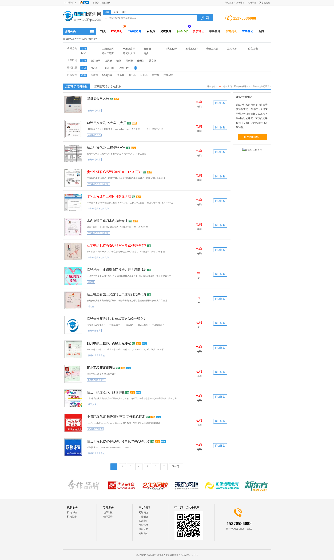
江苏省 (155, 75)
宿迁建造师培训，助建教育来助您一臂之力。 (118, 319)
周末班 (129, 60)
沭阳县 (144, 75)
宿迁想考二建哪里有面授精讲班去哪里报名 (116, 270)
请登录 (96, 2)
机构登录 (72, 516)
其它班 (152, 60)
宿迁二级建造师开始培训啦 (106, 392)
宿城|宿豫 (107, 75)
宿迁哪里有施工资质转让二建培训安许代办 (116, 294)
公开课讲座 (108, 68)
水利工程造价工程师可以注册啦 (109, 196)
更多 (146, 53)
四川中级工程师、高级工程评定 (109, 343)
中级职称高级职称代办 (98, 184)
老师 (124, 12)
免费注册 (106, 2)
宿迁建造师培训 (95, 429)
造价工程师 (108, 53)
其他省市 (168, 75)
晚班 (118, 60)
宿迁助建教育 (94, 330)
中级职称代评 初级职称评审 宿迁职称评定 (116, 416)
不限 (83, 48)
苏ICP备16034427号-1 (188, 555)
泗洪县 (120, 75)
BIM (83, 53)
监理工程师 (191, 48)
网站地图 (143, 533)
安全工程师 (212, 48)
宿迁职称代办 (94, 110)
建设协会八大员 (98, 98)
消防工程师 (171, 48)
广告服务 (143, 516)
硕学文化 (92, 404)
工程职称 (232, 48)
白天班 (108, 60)
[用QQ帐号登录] (84, 2)
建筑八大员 (129, 53)
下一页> (176, 466)
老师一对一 (125, 68)
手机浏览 (266, 2)
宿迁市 (94, 75)
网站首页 (229, 2)
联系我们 (143, 521)
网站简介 (143, 512)
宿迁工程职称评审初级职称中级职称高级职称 (118, 441)
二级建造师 (108, 48)
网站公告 (143, 529)
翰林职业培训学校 (96, 355)
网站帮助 (143, 525)
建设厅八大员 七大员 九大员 (106, 123)
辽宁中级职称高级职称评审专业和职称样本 (116, 245)
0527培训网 (82, 39)
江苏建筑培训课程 (76, 86)
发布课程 (240, 2)
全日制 (141, 60)
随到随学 (95, 60)
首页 (103, 31)
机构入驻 (72, 512)
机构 (116, 12)
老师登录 (108, 516)
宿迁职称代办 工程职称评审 (106, 147)
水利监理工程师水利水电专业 (107, 221)
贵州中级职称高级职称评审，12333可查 (114, 172)
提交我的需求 (252, 136)
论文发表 (253, 48)
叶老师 (91, 282)
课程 (107, 12)
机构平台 (252, 2)
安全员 (147, 48)
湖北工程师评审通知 (101, 368)
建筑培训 (93, 39)
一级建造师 (129, 48)
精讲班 (94, 68)
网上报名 (220, 103)
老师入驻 (108, 512)
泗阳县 (132, 75)
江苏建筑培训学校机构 (107, 86)
